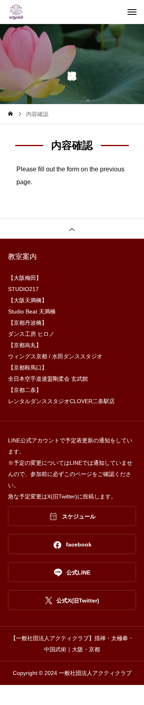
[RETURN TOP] (72, 229)
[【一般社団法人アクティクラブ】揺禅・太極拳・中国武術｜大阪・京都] (76, 12)
